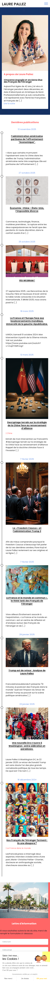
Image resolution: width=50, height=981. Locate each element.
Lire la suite (9, 103)
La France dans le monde (19, 848)
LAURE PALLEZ (14, 4)
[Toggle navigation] (46, 3)
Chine (9, 433)
